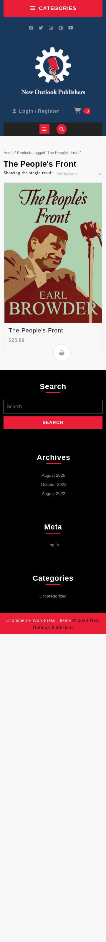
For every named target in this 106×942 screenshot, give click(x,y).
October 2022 (54, 484)
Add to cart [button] (62, 353)
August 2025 (53, 475)
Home (9, 152)
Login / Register (39, 111)
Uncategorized (53, 596)
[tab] (44, 129)
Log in (53, 544)
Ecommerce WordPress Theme (38, 620)
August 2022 (53, 493)
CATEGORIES (58, 8)
